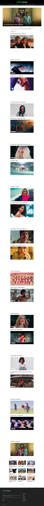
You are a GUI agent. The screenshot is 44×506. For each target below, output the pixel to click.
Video (16, 4)
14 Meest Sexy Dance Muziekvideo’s (20, 481)
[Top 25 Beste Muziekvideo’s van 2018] (22, 17)
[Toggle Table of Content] (16, 31)
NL (18, 4)
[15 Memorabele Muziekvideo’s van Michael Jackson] (13, 470)
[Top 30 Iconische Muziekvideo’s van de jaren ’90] (31, 470)
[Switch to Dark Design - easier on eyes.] (41, 4)
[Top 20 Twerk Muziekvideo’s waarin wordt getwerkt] (22, 462)
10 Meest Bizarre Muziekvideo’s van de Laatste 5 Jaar (31, 481)
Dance (23, 4)
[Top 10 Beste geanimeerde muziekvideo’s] (22, 470)
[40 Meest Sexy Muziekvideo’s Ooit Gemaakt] (13, 478)
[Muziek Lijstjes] (22, 2)
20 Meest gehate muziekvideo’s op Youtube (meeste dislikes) (31, 466)
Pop (11, 4)
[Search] (42, 4)
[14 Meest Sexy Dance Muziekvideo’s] (22, 478)
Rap (20, 4)
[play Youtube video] (22, 41)
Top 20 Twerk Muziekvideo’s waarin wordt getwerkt (21, 466)
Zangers (26, 4)
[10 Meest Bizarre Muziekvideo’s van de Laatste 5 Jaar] (31, 478)
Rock (14, 4)
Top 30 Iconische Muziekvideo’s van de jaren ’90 (31, 474)
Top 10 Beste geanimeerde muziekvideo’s (21, 474)
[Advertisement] (22, 53)
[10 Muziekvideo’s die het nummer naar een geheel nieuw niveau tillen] (13, 462)
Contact (34, 4)
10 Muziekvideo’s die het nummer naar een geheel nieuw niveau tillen (13, 467)
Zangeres (30, 4)
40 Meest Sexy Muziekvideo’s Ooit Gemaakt (12, 481)
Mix (9, 4)
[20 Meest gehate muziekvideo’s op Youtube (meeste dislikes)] (31, 462)
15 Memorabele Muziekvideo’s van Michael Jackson (12, 474)
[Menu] (1, 4)
